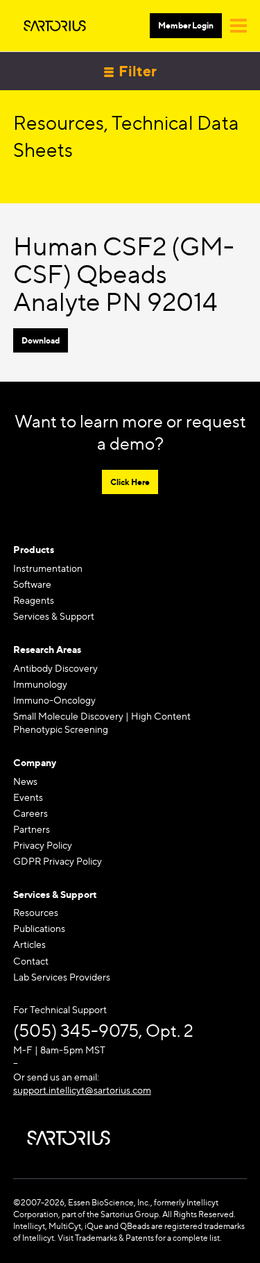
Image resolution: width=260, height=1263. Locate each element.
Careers (30, 813)
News (25, 781)
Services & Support (53, 616)
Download (40, 340)
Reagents (33, 600)
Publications (39, 928)
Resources (35, 912)
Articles (29, 944)
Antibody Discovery (55, 668)
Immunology (40, 684)
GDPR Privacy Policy (57, 861)
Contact (31, 961)
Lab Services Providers (61, 977)
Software (32, 584)
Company (34, 762)
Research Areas (47, 649)
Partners (31, 829)
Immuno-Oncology (54, 700)
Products (33, 549)
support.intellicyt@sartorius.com (82, 1090)
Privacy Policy (42, 845)
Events (28, 797)
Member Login (186, 25)
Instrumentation (48, 568)
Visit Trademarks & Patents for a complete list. (140, 1237)
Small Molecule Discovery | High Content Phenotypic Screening (102, 723)
